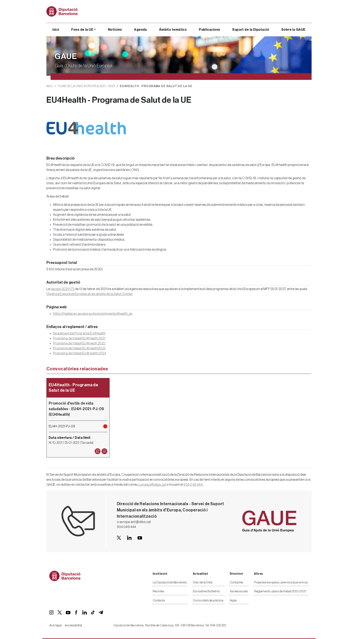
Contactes (236, 582)
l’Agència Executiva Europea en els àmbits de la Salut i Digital (89, 294)
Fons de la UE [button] (82, 29)
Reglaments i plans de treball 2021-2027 (280, 591)
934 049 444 (193, 484)
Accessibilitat (73, 625)
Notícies (115, 29)
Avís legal (55, 625)
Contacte (159, 600)
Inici (55, 29)
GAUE (66, 56)
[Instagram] (51, 612)
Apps (233, 600)
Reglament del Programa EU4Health (79, 333)
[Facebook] (76, 612)
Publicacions (209, 29)
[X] (119, 538)
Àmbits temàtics (173, 29)
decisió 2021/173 (62, 289)
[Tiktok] (93, 612)
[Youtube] (139, 538)
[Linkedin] (129, 538)
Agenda (140, 29)
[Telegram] (101, 612)
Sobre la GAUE (293, 29)
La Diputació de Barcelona (170, 582)
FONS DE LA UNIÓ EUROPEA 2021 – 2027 (86, 86)
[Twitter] (60, 612)
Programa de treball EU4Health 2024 (79, 353)
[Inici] (63, 11)
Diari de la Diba (202, 582)
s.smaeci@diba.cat (152, 484)
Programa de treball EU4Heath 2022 (79, 343)
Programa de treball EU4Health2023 (79, 348)
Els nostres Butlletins (206, 591)
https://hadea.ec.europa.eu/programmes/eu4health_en (93, 313)
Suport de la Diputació (250, 29)
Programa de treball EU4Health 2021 (79, 338)
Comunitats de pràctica (208, 600)
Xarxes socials (239, 591)
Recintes (158, 591)
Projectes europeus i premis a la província (281, 582)
